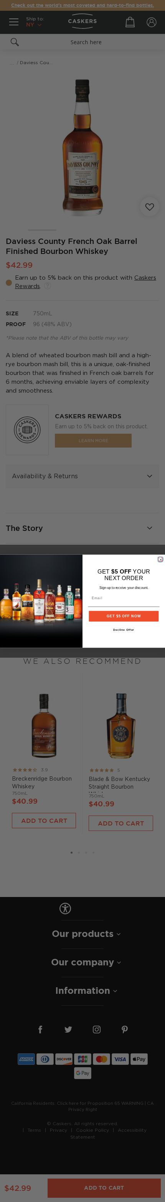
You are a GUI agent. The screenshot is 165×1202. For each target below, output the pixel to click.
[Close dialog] (160, 559)
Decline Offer (124, 630)
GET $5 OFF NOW (124, 616)
